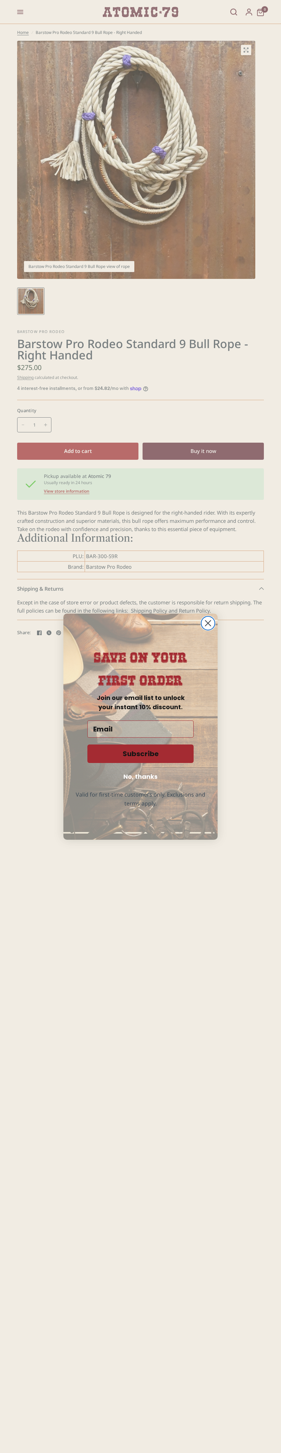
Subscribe (141, 754)
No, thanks (140, 776)
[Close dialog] (208, 623)
